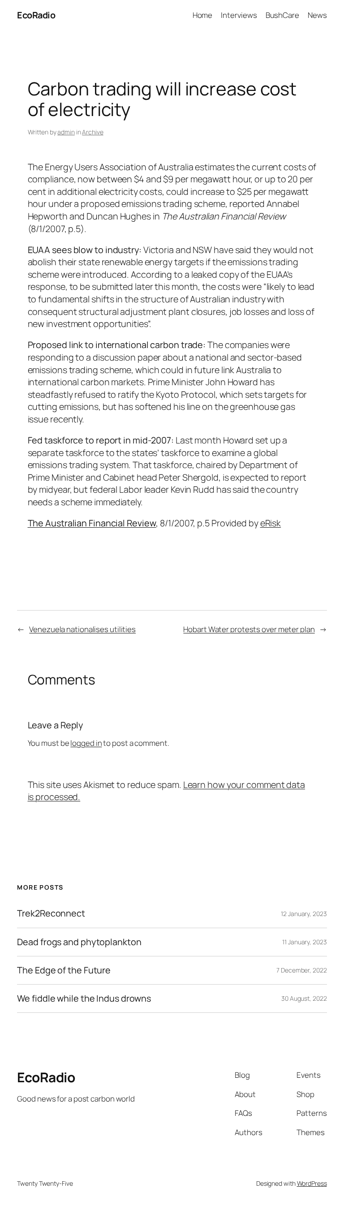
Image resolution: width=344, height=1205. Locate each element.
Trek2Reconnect (51, 913)
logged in (86, 743)
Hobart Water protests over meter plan (248, 629)
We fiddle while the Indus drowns (84, 998)
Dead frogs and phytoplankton (79, 942)
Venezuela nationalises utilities (82, 629)
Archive (92, 132)
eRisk (270, 523)
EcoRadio (36, 15)
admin (66, 132)
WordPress (312, 1183)
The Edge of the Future (64, 970)
